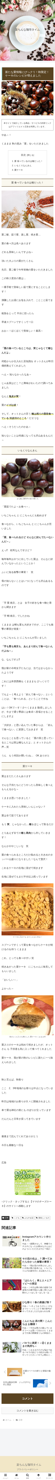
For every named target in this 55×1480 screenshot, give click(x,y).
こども (17, 1218)
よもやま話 (28, 1218)
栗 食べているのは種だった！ (28, 161)
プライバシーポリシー (27, 1469)
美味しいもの (43, 1218)
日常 (7, 1218)
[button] (49, 802)
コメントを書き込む (27, 1410)
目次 (23, 155)
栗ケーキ (18, 170)
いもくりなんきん (22, 165)
